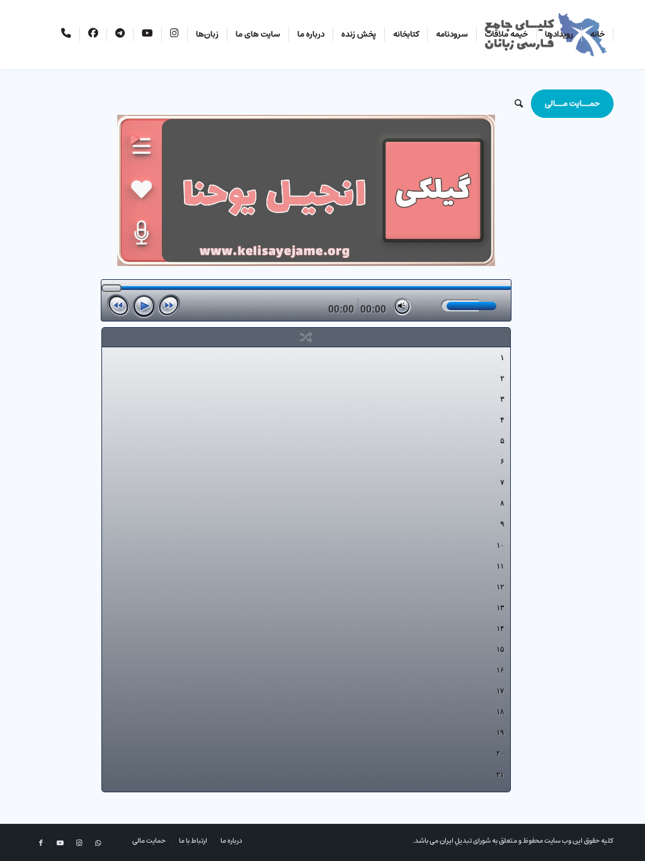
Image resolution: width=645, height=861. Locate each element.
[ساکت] (402, 307)
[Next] (168, 305)
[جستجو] (518, 104)
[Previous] (118, 305)
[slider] (460, 305)
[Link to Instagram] (78, 843)
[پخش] (144, 306)
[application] (306, 300)
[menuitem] (598, 34)
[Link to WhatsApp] (97, 843)
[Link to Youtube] (59, 843)
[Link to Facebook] (40, 843)
